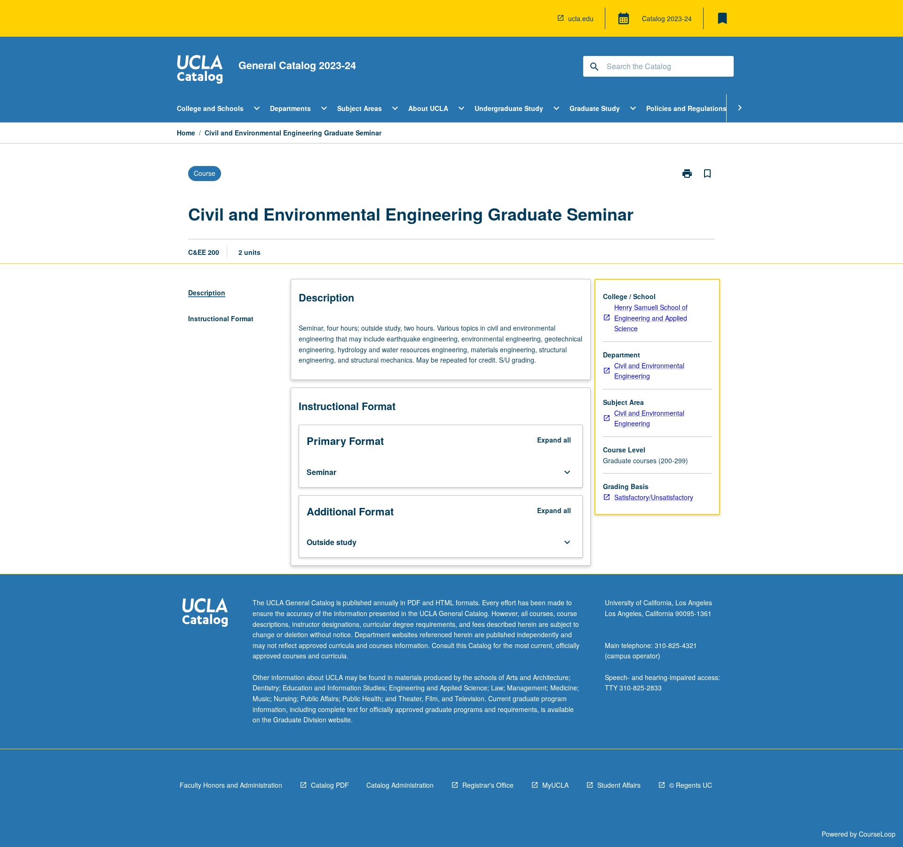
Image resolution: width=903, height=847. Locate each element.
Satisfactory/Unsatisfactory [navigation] (653, 497)
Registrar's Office (488, 785)
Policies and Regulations (686, 108)
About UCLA (428, 108)
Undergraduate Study (509, 108)
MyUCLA (555, 785)
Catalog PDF (330, 785)
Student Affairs (619, 785)
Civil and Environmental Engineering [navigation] (649, 371)
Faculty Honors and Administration (231, 785)
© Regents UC (690, 785)
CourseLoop (877, 834)
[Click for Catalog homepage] (199, 70)
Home (186, 132)
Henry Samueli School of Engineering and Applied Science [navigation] (651, 317)
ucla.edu (581, 18)
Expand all (554, 439)
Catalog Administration (400, 785)
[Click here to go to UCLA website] (205, 613)
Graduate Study (595, 108)
